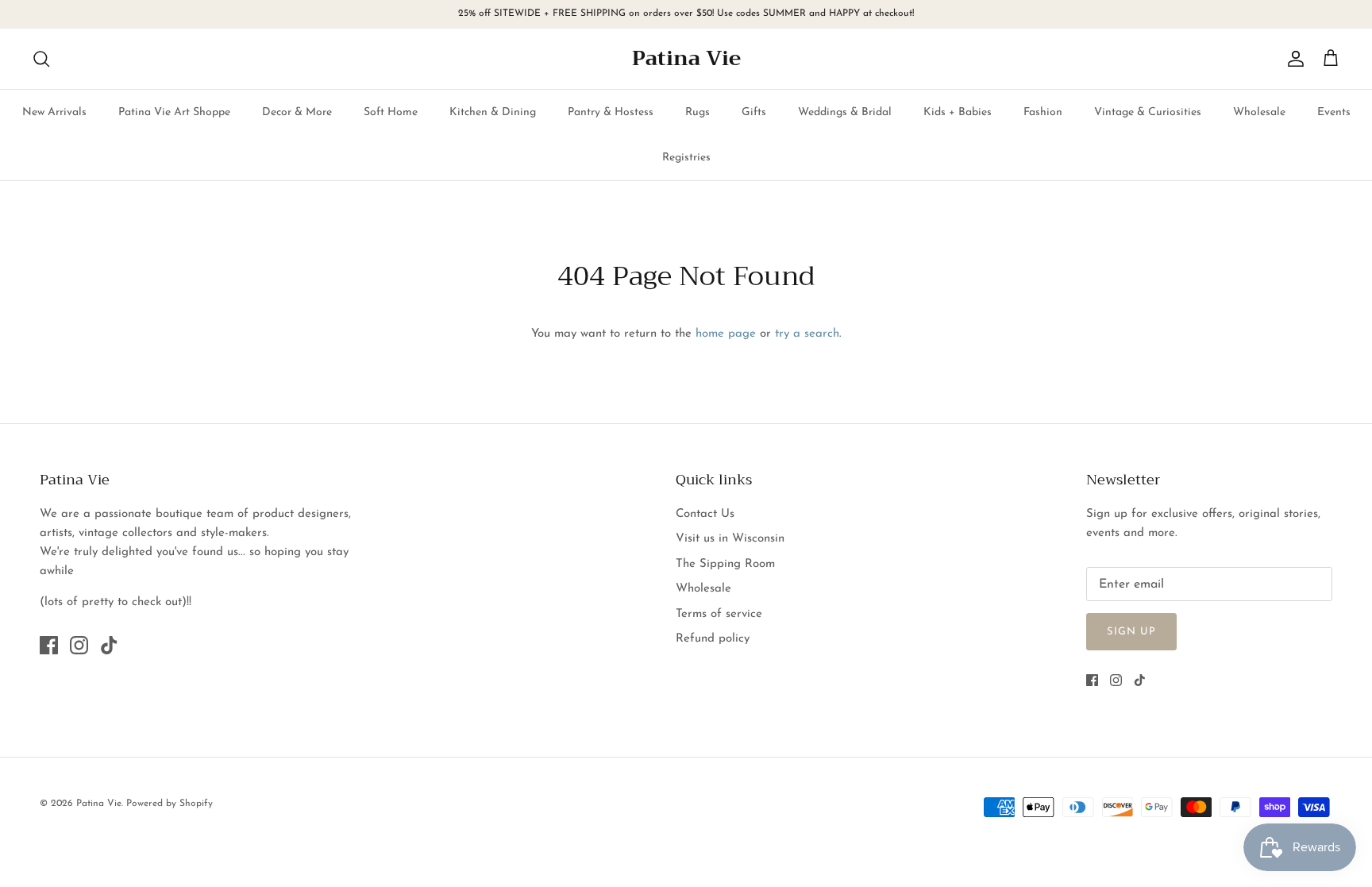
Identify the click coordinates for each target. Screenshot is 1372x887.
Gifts (754, 112)
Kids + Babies (957, 112)
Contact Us (705, 514)
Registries (686, 158)
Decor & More (297, 112)
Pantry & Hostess (610, 112)
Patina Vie (98, 803)
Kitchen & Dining (492, 112)
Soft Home (391, 112)
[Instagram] (79, 645)
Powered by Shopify (169, 803)
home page (726, 334)
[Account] (1292, 58)
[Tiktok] (109, 645)
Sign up (1131, 632)
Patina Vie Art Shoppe (174, 112)
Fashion (1042, 112)
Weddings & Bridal (845, 112)
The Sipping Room (725, 564)
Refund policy (713, 639)
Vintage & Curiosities (1147, 112)
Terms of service (719, 614)
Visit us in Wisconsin (730, 539)
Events (1334, 112)
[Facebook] (49, 645)
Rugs (697, 112)
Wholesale (1259, 112)
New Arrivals (54, 112)
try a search (807, 334)
